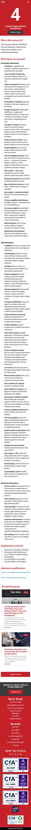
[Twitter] (10, 754)
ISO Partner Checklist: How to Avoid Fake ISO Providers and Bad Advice (15, 651)
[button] (28, 2)
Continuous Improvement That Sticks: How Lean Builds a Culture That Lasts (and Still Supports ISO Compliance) (15, 611)
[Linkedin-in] (18, 754)
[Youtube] (21, 754)
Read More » (7, 627)
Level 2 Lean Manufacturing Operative (15, 572)
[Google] (15, 754)
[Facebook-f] (13, 754)
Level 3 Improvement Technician (13, 578)
